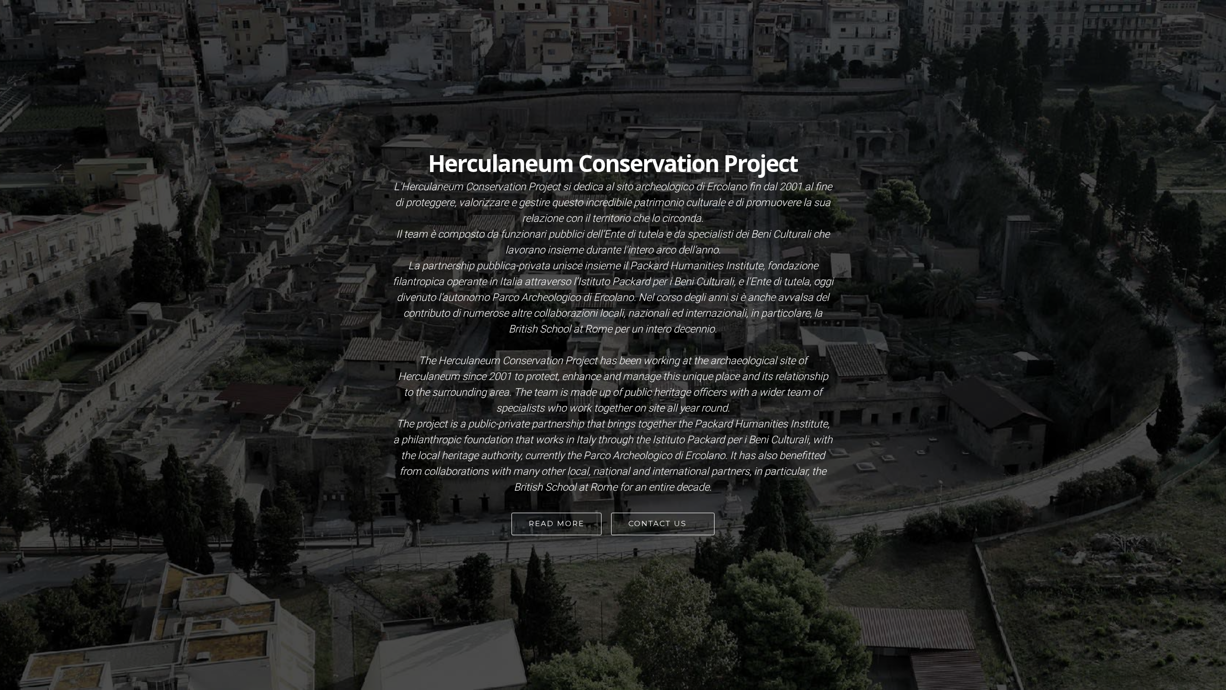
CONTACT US (660, 523)
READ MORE (556, 523)
